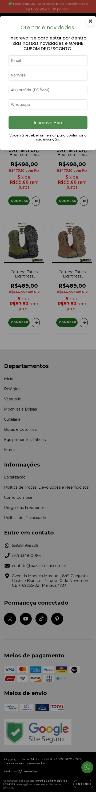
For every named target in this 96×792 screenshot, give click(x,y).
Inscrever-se (48, 122)
